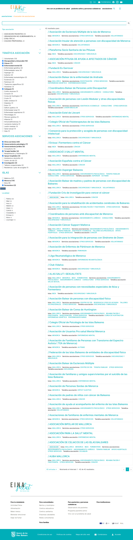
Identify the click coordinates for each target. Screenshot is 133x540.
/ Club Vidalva (55, 264)
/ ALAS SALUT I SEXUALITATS (64, 273)
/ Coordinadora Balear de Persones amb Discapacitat (77, 88)
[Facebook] (113, 2)
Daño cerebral (63, 209)
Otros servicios (86, 36)
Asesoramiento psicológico (92, 174)
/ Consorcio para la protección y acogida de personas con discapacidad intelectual (88, 132)
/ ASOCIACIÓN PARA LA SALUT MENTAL (70, 433)
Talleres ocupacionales (103, 231)
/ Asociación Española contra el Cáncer (69, 160)
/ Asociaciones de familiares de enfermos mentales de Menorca (83, 415)
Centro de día (86, 302)
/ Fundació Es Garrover (60, 68)
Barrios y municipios (46, 505)
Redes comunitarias (46, 518)
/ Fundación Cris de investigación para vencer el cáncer (79, 192)
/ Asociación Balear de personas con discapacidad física (79, 298)
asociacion (54, 197)
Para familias (44, 522)
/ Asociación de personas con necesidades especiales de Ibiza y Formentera (83, 288)
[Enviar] (128, 23)
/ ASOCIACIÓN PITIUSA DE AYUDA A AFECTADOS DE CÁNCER (82, 59)
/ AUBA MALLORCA (59, 456)
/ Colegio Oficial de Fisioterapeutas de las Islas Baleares (79, 121)
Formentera (82, 278)
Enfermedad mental (120, 117)
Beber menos (15, 511)
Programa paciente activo (77, 511)
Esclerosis (68, 369)
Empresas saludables (47, 515)
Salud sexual (54, 282)
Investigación (86, 81)
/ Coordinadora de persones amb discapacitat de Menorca (80, 214)
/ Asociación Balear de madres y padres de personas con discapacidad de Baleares (89, 182)
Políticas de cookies (64, 534)
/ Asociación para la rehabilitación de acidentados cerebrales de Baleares (88, 203)
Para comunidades (46, 502)
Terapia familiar (113, 174)
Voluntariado (117, 36)
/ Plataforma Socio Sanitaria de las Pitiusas (71, 50)
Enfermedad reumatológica (90, 260)
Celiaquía (83, 451)
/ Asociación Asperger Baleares (65, 170)
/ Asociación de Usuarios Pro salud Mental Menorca (76, 331)
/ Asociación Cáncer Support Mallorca (69, 224)
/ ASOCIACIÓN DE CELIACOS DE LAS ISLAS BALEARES (78, 442)
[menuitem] (58, 9)
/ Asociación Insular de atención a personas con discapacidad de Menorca (89, 40)
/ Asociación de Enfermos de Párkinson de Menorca (76, 246)
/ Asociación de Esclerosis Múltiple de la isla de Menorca (79, 31)
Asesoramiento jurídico (90, 92)
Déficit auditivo (84, 390)
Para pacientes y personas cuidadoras (78, 503)
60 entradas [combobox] (52, 469)
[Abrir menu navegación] (120, 8)
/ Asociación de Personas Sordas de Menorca (73, 386)
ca (94, 2)
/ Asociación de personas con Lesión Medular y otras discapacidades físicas (86, 100)
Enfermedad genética (57, 83)
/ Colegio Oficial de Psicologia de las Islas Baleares (76, 322)
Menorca (56, 36)
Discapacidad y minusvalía (85, 54)
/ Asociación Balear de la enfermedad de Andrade (75, 77)
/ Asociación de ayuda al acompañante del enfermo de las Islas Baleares (88, 404)
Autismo (105, 176)
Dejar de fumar (16, 518)
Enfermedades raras (77, 83)
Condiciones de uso (44, 534)
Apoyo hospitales (119, 449)
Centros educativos (46, 508)
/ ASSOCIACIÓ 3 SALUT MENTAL (66, 151)
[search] (114, 8)
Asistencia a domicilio (89, 106)
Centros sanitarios (46, 511)
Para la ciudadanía (17, 502)
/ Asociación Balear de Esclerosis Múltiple (71, 363)
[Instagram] (117, 2)
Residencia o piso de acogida (106, 302)
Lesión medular (71, 108)
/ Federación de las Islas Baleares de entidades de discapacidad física (87, 352)
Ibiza (54, 54)
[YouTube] (121, 2)
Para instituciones (103, 502)
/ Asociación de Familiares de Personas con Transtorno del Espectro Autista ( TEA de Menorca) (85, 342)
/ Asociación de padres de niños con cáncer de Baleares (79, 395)
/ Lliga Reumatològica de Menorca (67, 255)
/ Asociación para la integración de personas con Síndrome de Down (85, 237)
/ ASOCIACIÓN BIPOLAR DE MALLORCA (70, 424)
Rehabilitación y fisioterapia (92, 207)
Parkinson (82, 251)
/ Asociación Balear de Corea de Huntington (72, 309)
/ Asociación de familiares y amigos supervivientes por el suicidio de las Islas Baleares (87, 375)
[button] (21, 29)
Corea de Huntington (114, 315)
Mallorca (56, 72)
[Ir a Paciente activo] (20, 9)
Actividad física (16, 505)
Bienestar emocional (18, 515)
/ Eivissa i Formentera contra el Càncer (69, 142)
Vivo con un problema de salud (79, 514)
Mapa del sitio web (83, 534)
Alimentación (15, 508)
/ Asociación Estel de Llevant (64, 112)
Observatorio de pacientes (78, 508)
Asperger (96, 176)
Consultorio (108, 92)
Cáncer (77, 63)
